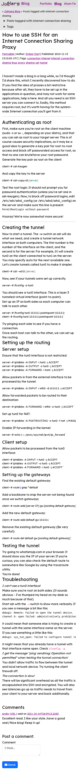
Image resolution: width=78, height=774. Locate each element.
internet (45, 58)
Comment (9, 742)
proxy (21, 62)
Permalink (8, 54)
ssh (37, 62)
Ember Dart (33, 54)
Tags (10, 26)
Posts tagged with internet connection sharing (39, 21)
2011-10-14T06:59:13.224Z (43, 713)
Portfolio (46, 3)
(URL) (13, 713)
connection (34, 58)
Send (11, 765)
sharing (30, 62)
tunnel (43, 62)
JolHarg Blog (12, 11)
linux (14, 62)
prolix (5, 713)
